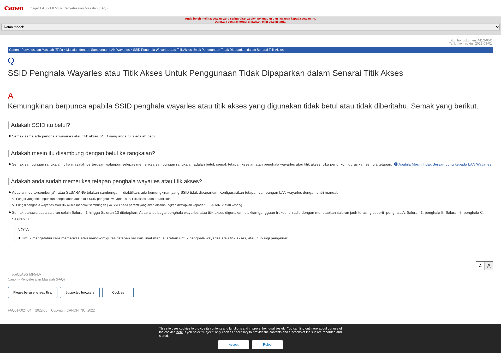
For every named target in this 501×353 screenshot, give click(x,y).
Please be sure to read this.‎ (32, 292)
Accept (233, 344)
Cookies (118, 292)
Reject (267, 344)
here (179, 332)
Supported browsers (79, 292)
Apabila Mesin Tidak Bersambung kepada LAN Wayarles (444, 164)
